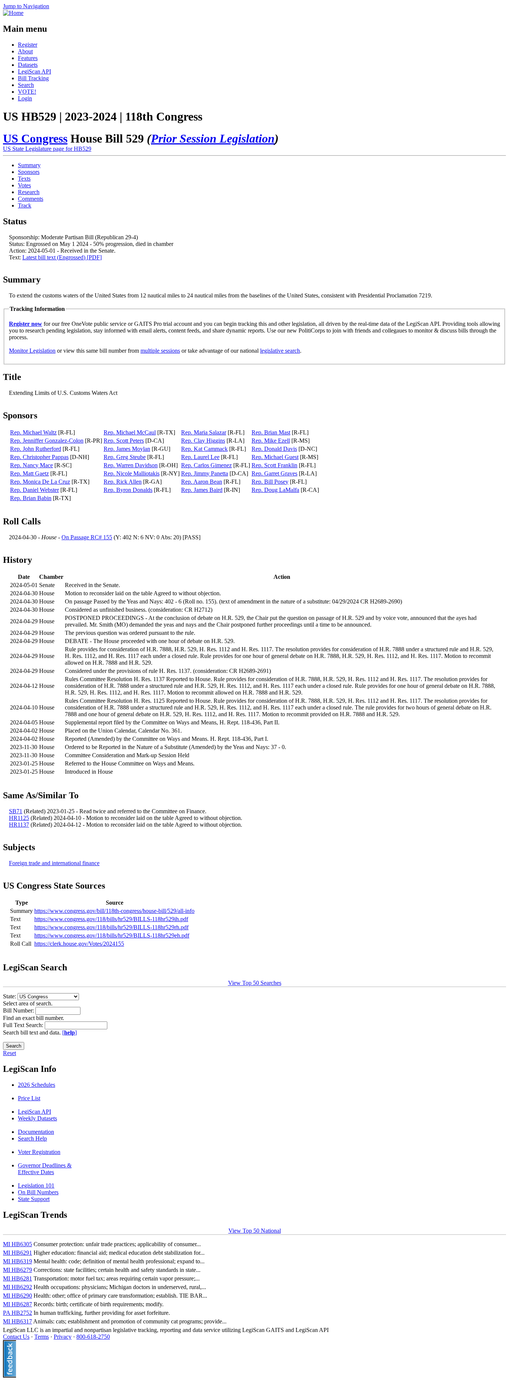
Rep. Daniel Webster (34, 490)
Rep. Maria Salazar (203, 432)
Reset (9, 1053)
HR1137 (19, 824)
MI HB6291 (17, 1253)
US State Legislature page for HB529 (47, 149)
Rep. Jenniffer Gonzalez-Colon (46, 440)
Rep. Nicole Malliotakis (131, 473)
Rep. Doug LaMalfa (275, 490)
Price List (29, 1098)
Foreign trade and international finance (54, 863)
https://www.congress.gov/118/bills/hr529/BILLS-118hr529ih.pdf (111, 919)
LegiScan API (34, 71)
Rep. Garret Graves (274, 473)
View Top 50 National (254, 1230)
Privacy (63, 1336)
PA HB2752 (17, 1313)
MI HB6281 (17, 1278)
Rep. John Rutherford (35, 449)
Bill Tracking (33, 78)
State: (10, 996)
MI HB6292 (17, 1287)
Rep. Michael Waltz (33, 432)
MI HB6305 (17, 1244)
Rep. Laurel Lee (200, 457)
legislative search (280, 350)
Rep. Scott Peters (124, 440)
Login (25, 98)
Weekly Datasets (37, 1118)
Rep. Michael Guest (275, 457)
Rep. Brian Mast (271, 432)
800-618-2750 (93, 1336)
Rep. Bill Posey (270, 481)
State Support (34, 1199)
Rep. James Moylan (127, 449)
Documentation (36, 1132)
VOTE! (27, 91)
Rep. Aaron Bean (201, 481)
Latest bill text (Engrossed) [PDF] (62, 257)
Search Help (32, 1138)
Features (28, 58)
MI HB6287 (17, 1304)
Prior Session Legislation (213, 138)
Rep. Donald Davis (274, 449)
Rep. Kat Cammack (204, 449)
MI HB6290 (17, 1295)
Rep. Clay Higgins (203, 440)
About (25, 51)
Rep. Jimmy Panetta (204, 473)
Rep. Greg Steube (125, 457)
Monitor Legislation (32, 350)
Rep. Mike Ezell (271, 440)
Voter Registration (39, 1152)
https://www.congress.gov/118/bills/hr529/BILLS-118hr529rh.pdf (111, 927)
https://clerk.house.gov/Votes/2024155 (79, 943)
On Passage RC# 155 (86, 537)
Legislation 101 (36, 1185)
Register (27, 44)
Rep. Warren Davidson (131, 465)
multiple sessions (160, 350)
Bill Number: (19, 1010)
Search (26, 85)
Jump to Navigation (26, 6)
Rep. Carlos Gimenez (206, 465)
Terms (41, 1336)
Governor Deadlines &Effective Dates (45, 1168)
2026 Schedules (36, 1085)
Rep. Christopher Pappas (39, 457)
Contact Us (16, 1336)
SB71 (15, 811)
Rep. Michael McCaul (130, 432)
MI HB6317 (17, 1321)
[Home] (13, 13)
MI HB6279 (17, 1270)
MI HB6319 (17, 1261)
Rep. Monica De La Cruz (40, 481)
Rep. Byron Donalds (128, 490)
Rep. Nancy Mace (31, 465)
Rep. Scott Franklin (274, 465)
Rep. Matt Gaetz (29, 473)
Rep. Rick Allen (123, 481)
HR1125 (19, 818)
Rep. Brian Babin (30, 498)
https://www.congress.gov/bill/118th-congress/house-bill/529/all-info (114, 911)
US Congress (35, 138)
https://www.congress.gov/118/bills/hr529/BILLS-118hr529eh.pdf (111, 935)
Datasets (28, 65)
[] (69, 1032)
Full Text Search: (24, 1025)
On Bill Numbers (38, 1192)
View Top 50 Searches (254, 983)
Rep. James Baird (201, 490)
